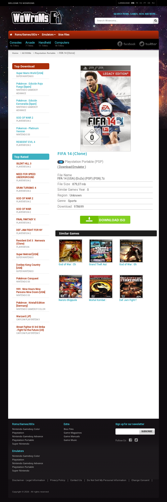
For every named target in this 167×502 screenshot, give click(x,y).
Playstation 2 (23, 121)
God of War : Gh (128, 264)
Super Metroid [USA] (27, 254)
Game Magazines (73, 432)
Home (15, 53)
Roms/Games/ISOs (26, 34)
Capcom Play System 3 (28, 319)
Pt (145, 2)
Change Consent (140, 480)
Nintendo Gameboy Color (30, 309)
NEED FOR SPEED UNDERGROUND (26, 176)
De (149, 2)
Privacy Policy (57, 480)
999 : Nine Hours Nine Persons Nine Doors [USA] (30, 291)
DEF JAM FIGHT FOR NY (29, 230)
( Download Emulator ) (71, 166)
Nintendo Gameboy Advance (27, 436)
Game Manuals (72, 436)
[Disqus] (106, 358)
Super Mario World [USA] (29, 73)
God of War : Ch (67, 264)
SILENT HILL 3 (23, 163)
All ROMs (26, 53)
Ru (153, 2)
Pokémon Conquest (27, 278)
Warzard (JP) (23, 316)
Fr (137, 2)
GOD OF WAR (23, 209)
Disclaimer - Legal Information (28, 480)
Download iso (112, 220)
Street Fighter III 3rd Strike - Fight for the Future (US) (30, 328)
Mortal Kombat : (98, 300)
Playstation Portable (45, 53)
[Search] (155, 21)
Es (141, 2)
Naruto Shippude (68, 300)
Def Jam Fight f (127, 300)
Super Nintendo (25, 76)
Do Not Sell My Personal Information (106, 480)
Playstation (22, 247)
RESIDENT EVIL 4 (25, 142)
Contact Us (76, 480)
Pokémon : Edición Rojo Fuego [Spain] (29, 85)
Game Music (70, 439)
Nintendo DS (23, 134)
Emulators (48, 34)
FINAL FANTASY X (26, 219)
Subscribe (147, 431)
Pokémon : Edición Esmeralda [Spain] (26, 102)
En (132, 2)
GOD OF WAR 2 (24, 117)
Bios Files (63, 34)
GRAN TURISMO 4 (26, 187)
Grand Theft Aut (98, 264)
